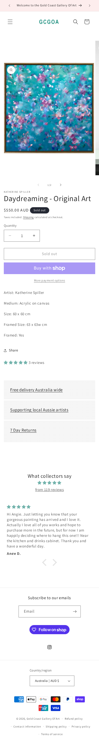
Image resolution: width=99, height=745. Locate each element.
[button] (10, 21)
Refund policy (74, 718)
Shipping (28, 217)
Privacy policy (81, 726)
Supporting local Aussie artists (39, 410)
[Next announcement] (89, 5)
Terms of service (51, 734)
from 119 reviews (49, 489)
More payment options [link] (49, 280)
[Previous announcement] (9, 5)
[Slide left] (38, 184)
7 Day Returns (23, 430)
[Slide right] (60, 184)
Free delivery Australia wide (36, 390)
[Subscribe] (74, 611)
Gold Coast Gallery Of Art (43, 718)
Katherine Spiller (17, 191)
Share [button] (13, 350)
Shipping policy (56, 726)
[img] (49, 482)
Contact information (27, 726)
